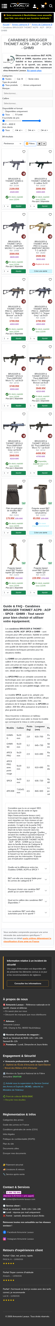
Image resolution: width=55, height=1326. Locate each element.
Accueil (6, 24)
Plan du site (8, 1144)
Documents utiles (11, 1148)
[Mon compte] (35, 6)
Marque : (6, 88)
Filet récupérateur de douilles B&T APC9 (14, 510)
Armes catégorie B (20, 24)
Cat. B (20, 79)
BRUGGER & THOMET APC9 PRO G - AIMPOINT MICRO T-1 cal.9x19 (14, 245)
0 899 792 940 (13, 1192)
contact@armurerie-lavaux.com (20, 1199)
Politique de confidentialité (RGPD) (19, 1139)
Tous (7, 115)
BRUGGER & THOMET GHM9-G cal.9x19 (14, 181)
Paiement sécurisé (14, 1164)
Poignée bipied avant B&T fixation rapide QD (40, 570)
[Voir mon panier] (43, 6)
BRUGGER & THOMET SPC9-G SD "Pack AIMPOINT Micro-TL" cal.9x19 (40, 444)
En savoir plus (34, 70)
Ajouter (18, 206)
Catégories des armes (13, 1120)
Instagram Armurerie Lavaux (19, 1239)
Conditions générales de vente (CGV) (20, 1129)
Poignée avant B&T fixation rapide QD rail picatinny (41, 510)
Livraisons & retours (15, 1169)
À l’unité (19, 115)
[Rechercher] (51, 6)
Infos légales (9, 1134)
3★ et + (31, 130)
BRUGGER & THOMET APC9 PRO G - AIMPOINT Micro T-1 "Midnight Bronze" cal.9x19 (14, 311)
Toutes (8, 79)
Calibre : (6, 98)
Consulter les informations (28, 983)
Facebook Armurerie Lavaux (19, 1232)
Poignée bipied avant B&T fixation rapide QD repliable (14, 570)
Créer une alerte (40, 271)
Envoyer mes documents (14, 1153)
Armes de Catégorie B (42, 24)
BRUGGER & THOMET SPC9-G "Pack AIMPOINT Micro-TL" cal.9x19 (14, 377)
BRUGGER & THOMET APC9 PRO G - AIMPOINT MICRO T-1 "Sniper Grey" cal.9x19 (41, 311)
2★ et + (44, 130)
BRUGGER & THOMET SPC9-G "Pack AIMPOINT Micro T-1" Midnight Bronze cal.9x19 (41, 378)
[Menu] (4, 6)
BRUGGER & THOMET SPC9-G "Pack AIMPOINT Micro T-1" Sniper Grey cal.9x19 (14, 445)
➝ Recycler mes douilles (14, 1100)
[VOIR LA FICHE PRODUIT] (12, 152)
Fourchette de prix (10, 118)
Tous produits (11, 85)
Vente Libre (33, 79)
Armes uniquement (32, 85)
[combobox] (27, 93)
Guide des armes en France (16, 1125)
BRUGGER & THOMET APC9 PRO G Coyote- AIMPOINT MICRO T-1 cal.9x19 (40, 246)
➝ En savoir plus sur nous (15, 1011)
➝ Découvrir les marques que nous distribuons (24, 1014)
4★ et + (18, 130)
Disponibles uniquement (16, 111)
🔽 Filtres (30, 143)
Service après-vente (15, 1174)
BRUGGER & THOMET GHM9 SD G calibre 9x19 (40, 181)
